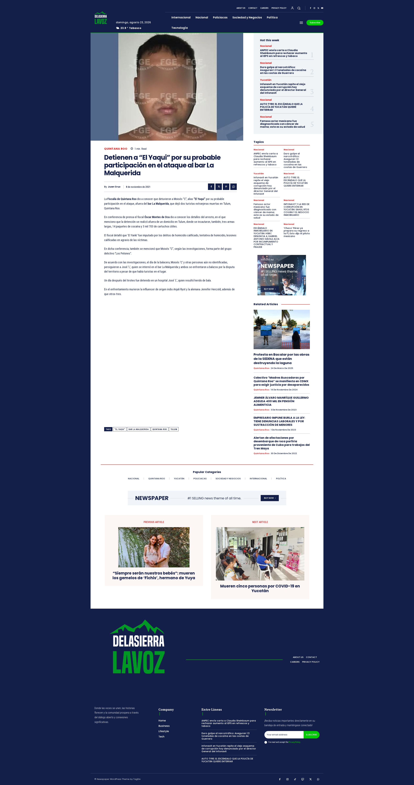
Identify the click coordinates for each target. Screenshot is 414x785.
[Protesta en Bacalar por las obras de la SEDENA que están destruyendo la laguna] (282, 329)
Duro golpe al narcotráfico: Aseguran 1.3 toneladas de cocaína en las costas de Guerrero (283, 70)
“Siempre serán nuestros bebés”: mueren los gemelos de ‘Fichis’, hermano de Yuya (154, 575)
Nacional (266, 46)
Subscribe (311, 734)
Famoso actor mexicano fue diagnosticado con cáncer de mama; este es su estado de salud (282, 124)
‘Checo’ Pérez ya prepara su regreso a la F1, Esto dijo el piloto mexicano (297, 232)
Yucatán (265, 80)
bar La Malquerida (139, 429)
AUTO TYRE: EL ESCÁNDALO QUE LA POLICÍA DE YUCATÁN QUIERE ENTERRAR (281, 107)
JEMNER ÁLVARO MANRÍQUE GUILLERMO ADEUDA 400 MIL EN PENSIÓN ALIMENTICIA (281, 401)
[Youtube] (322, 8)
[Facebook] (310, 8)
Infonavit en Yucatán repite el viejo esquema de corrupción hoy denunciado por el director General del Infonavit (283, 88)
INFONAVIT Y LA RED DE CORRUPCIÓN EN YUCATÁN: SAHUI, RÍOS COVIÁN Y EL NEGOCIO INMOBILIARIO (296, 210)
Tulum (173, 429)
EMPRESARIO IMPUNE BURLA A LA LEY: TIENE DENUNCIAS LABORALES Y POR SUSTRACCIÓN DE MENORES (279, 421)
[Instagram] (314, 8)
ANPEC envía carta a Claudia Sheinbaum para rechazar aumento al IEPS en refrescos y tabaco (283, 53)
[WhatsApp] (233, 186)
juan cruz (114, 186)
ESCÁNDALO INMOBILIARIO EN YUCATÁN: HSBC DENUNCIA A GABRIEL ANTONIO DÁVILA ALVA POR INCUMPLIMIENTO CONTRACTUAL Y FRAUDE (266, 237)
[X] (318, 8)
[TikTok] (295, 779)
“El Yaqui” (119, 429)
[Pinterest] (226, 186)
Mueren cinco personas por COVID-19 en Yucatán (260, 588)
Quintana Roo (115, 148)
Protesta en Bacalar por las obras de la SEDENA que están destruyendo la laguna (281, 358)
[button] (299, 8)
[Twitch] (303, 779)
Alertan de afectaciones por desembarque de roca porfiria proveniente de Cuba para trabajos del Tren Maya (282, 443)
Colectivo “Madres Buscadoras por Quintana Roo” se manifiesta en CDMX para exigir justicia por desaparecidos (281, 381)
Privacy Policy (294, 742)
